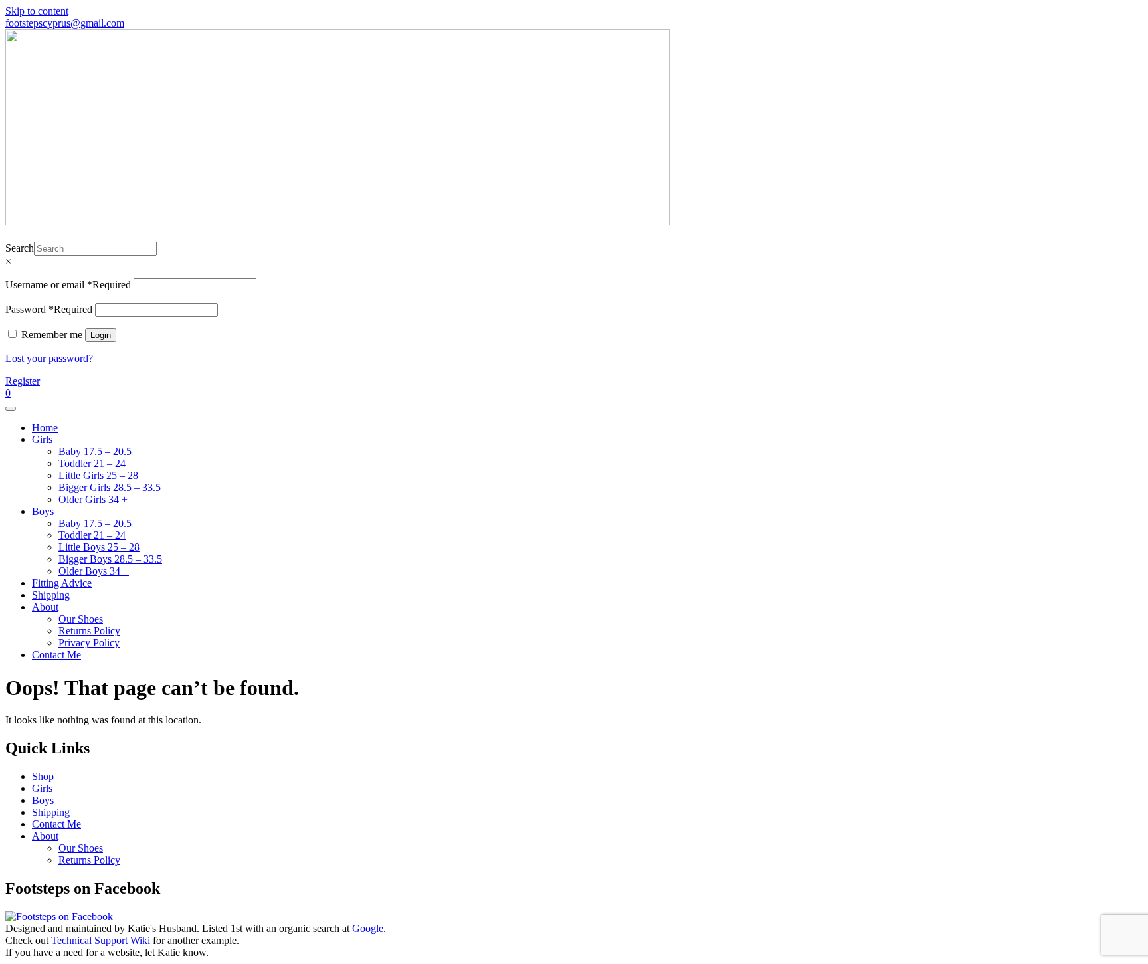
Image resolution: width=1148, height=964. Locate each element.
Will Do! (1082, 23)
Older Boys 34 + (93, 571)
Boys (43, 511)
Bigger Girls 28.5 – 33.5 (109, 487)
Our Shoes (80, 619)
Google (367, 928)
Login (100, 335)
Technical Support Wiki (100, 940)
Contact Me (56, 654)
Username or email (68, 284)
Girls (42, 439)
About (45, 607)
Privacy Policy (89, 642)
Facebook (687, 23)
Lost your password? (49, 358)
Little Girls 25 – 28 (98, 475)
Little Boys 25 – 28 (99, 547)
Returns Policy (89, 630)
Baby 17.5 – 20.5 (95, 451)
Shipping (51, 595)
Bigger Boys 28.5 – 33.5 (110, 559)
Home (45, 427)
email (511, 23)
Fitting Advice (62, 583)
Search (19, 248)
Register (22, 381)
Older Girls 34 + (93, 499)
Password (48, 309)
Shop (43, 776)
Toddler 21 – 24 (92, 463)
